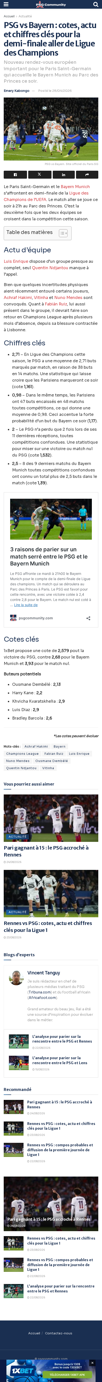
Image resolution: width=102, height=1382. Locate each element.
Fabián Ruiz (56, 304)
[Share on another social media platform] (87, 175)
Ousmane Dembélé (51, 761)
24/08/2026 (14, 862)
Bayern (60, 746)
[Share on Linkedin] (64, 175)
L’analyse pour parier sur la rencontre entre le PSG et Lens (59, 1060)
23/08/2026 (14, 937)
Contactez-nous (58, 1333)
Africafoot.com (42, 997)
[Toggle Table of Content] (60, 233)
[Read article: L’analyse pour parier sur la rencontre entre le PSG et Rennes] (19, 1041)
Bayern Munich (75, 186)
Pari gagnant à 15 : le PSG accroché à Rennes (48, 1219)
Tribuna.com (40, 992)
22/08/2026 (43, 1048)
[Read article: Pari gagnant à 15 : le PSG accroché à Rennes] (51, 818)
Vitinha (41, 297)
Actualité (25, 16)
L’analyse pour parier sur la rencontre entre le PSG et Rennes (62, 1039)
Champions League (22, 754)
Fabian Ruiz (54, 754)
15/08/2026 (42, 1069)
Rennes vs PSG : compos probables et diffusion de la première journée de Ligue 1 (60, 1150)
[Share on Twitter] (39, 175)
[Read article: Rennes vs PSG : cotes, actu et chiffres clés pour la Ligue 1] (51, 893)
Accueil (9, 16)
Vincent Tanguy (43, 973)
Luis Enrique (16, 261)
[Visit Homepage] (51, 4)
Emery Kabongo (16, 91)
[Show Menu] (6, 4)
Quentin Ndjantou (50, 267)
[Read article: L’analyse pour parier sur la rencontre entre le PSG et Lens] (19, 1063)
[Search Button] (95, 4)
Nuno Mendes (68, 297)
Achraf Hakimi (18, 297)
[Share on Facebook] (15, 175)
